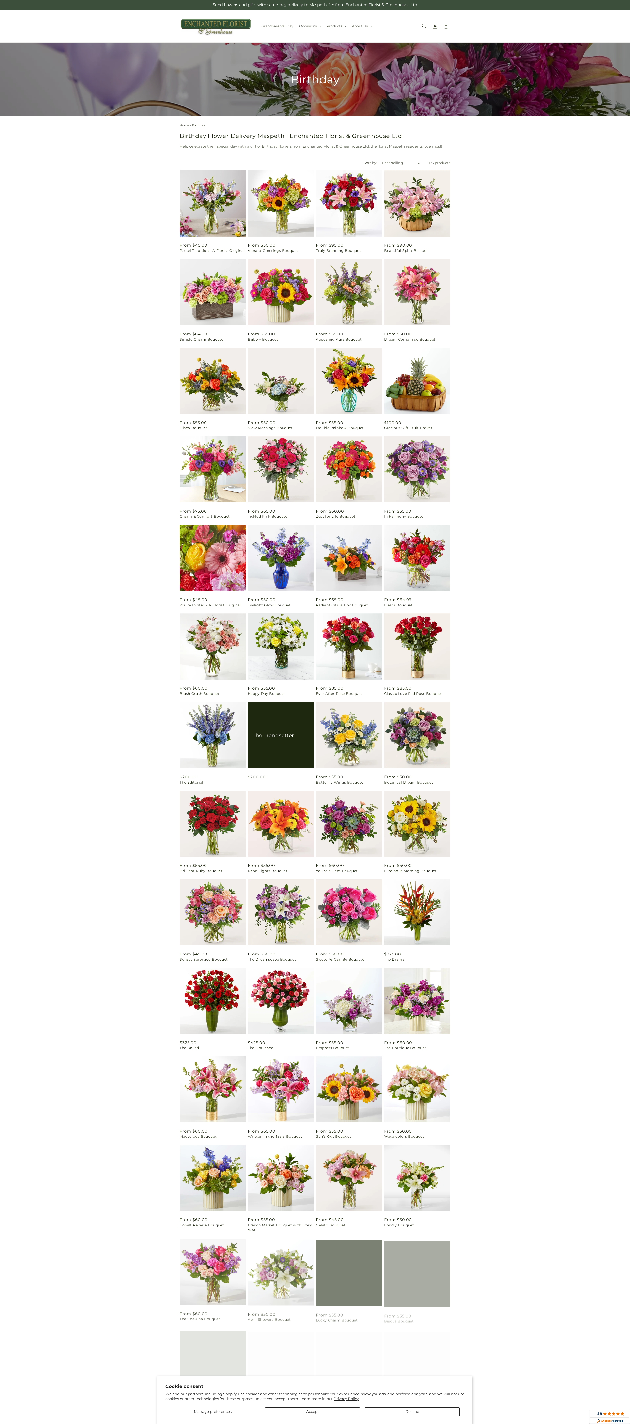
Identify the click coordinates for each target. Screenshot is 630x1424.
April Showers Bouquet (269, 1318)
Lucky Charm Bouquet (337, 1318)
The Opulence (260, 1048)
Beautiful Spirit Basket (405, 250)
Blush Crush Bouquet (199, 693)
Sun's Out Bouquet (333, 1136)
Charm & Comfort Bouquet (205, 516)
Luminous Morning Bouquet (410, 871)
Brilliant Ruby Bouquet (201, 871)
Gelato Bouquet (330, 1225)
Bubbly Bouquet (263, 339)
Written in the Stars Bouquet (275, 1136)
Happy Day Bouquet (266, 693)
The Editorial (191, 782)
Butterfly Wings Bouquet (339, 782)
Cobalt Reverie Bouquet (202, 1225)
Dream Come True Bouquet (410, 339)
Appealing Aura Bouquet (339, 339)
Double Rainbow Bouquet (340, 428)
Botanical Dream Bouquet (408, 782)
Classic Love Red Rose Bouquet (413, 693)
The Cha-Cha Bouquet (200, 1318)
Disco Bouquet (193, 428)
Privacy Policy (346, 1398)
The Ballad (189, 1048)
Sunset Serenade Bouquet (204, 959)
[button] (310, 26)
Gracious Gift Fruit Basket (408, 428)
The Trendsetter (273, 735)
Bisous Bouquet (399, 1318)
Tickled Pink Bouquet (267, 516)
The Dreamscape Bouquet (272, 959)
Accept (312, 1411)
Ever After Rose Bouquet (339, 693)
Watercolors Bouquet (404, 1136)
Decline (412, 1411)
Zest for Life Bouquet (336, 516)
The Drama (394, 959)
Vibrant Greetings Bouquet (273, 250)
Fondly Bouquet (399, 1225)
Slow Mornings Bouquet (270, 428)
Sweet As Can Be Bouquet (340, 959)
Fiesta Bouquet (398, 605)
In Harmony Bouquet (403, 516)
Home (184, 125)
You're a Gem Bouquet (337, 871)
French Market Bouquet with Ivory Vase (280, 1227)
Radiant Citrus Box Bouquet (342, 605)
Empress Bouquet (332, 1048)
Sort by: (370, 163)
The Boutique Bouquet (405, 1048)
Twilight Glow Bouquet (269, 605)
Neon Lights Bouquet (267, 871)
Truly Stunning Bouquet (338, 250)
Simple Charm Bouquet (201, 339)
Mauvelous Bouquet (198, 1136)
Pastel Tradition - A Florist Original (212, 250)
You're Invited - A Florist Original (210, 605)
